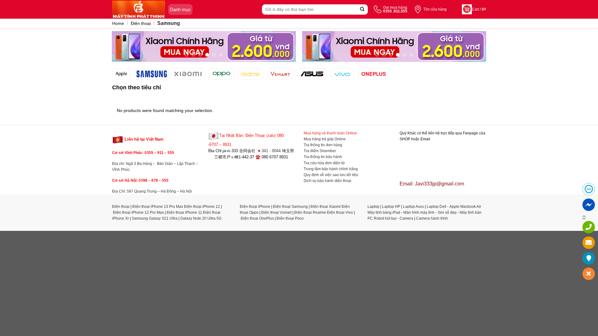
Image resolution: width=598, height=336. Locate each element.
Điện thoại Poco (290, 218)
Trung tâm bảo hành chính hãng (331, 169)
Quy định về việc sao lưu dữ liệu (331, 175)
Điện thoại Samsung (290, 206)
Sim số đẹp (447, 212)
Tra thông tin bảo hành (323, 157)
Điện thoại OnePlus (257, 218)
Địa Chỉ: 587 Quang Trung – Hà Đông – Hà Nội (152, 191)
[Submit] (362, 9)
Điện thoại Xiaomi (326, 206)
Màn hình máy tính (418, 212)
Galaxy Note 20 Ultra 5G (200, 218)
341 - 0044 (271, 151)
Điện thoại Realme (310, 212)
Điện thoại (141, 23)
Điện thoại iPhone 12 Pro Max (138, 212)
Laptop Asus (413, 206)
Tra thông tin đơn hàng (323, 145)
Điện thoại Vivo (340, 212)
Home (118, 23)
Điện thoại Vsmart (276, 212)
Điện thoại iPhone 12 (202, 206)
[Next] (289, 49)
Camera (406, 218)
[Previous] (118, 49)
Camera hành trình (432, 218)
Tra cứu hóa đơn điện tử (324, 163)
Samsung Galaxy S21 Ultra (155, 218)
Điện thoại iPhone (255, 206)
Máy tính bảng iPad (384, 212)
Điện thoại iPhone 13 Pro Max (157, 206)
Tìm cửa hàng (435, 9)
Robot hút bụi (385, 218)
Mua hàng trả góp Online (325, 139)
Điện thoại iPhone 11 (184, 212)
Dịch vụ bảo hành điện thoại (327, 181)
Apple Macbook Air (465, 206)
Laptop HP (391, 206)
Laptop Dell (436, 206)
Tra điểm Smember (320, 151)
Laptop (373, 206)
